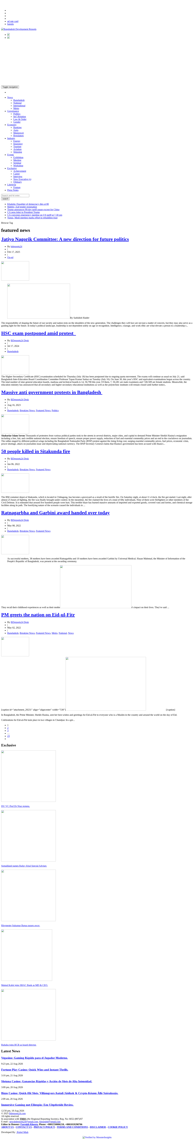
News (10, 97)
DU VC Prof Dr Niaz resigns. (15, 806)
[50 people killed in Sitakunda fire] (15, 492)
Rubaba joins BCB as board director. (18, 1045)
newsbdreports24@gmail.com (23, 1121)
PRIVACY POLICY (44, 1127)
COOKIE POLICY (118, 1127)
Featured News (43, 410)
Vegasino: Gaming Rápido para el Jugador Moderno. (34, 1057)
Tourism (17, 146)
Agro (15, 130)
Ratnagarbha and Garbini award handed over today (55, 512)
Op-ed (10, 257)
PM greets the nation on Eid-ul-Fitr (38, 614)
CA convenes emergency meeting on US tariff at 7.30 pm (34, 215)
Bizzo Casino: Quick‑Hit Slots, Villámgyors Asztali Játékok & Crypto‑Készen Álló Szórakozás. (59, 1093)
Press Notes (12, 190)
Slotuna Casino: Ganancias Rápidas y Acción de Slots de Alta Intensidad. (46, 1081)
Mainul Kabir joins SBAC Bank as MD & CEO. (24, 985)
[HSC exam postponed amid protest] (15, 374)
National (17, 103)
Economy (12, 124)
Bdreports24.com (17, 1113)
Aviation (17, 149)
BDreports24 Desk (20, 340)
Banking (17, 127)
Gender (16, 122)
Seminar (17, 163)
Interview (17, 176)
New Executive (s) (22, 179)
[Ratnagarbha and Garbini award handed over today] (15, 553)
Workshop (18, 165)
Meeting (17, 160)
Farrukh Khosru (29, 1124)
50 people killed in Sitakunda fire (35, 451)
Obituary (17, 182)
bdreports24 (16, 246)
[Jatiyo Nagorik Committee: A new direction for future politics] (15, 279)
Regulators (18, 135)
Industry (11, 138)
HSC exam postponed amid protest (38, 333)
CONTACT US (24, 1127)
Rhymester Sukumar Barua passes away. (20, 925)
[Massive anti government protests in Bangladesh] (15, 433)
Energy (16, 141)
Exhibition (18, 157)
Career (16, 173)
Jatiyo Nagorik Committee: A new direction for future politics (65, 239)
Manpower (18, 133)
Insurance (18, 143)
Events (10, 154)
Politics (16, 114)
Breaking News (27, 410)
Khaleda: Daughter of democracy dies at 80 (28, 204)
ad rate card (12, 21)
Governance (13, 111)
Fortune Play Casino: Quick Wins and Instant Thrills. (34, 1069)
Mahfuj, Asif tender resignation (22, 206)
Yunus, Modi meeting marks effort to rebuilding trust (32, 217)
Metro (16, 108)
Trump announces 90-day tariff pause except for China (33, 209)
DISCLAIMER (98, 1127)
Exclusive (12, 168)
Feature (16, 187)
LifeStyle (11, 184)
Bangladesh (19, 100)
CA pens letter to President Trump (23, 212)
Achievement (19, 171)
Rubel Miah (22, 1132)
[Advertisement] (97, 62)
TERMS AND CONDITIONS (72, 1127)
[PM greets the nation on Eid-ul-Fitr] (15, 655)
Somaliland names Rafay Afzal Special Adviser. (24, 866)
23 (8, 736)
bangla (10, 24)
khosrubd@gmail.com (49, 1121)
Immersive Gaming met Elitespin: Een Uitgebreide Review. (37, 1104)
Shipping (17, 152)
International (19, 105)
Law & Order (19, 119)
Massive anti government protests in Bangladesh (51, 392)
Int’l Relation (19, 116)
